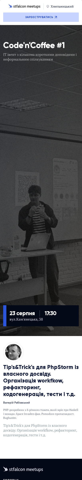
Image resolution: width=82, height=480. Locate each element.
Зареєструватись (39, 17)
